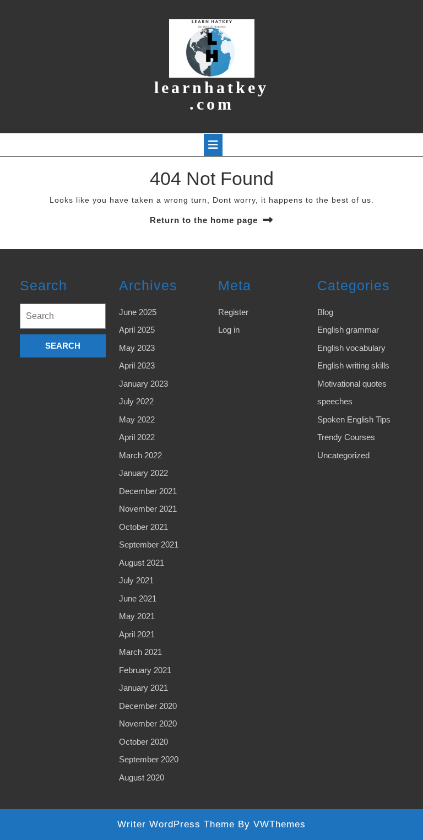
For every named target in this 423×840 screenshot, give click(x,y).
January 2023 (143, 383)
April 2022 (137, 437)
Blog (325, 312)
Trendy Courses (346, 437)
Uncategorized (343, 455)
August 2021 (141, 562)
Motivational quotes (352, 383)
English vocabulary (351, 348)
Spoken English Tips (354, 419)
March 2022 (140, 455)
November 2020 (148, 723)
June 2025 (137, 312)
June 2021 (137, 598)
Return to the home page (204, 220)
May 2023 (137, 348)
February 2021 (145, 670)
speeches (334, 401)
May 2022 (137, 419)
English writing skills (353, 365)
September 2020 (148, 759)
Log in (229, 329)
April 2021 (137, 634)
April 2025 (137, 329)
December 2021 (148, 491)
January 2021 (143, 687)
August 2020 (141, 777)
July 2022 (136, 401)
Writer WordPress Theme (176, 824)
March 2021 (140, 652)
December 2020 (148, 706)
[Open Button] (213, 144)
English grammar (348, 329)
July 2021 (136, 580)
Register (233, 312)
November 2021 (148, 508)
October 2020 (143, 741)
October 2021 (143, 527)
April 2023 (137, 365)
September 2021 (148, 544)
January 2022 (143, 473)
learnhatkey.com (211, 95)
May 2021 (137, 616)
